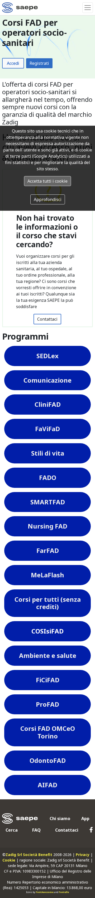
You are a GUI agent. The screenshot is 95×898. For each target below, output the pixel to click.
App (85, 818)
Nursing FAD (47, 526)
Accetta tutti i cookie (47, 181)
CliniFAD (48, 404)
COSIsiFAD (47, 631)
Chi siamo (60, 818)
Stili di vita (47, 453)
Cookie (8, 860)
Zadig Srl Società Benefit (29, 854)
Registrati (39, 63)
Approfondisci (47, 199)
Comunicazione (47, 380)
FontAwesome (45, 892)
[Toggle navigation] (87, 7)
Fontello (64, 892)
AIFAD (47, 784)
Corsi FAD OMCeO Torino (47, 732)
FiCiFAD (47, 679)
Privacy (82, 854)
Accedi (13, 63)
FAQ (36, 830)
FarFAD (47, 550)
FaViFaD (47, 428)
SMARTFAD (47, 502)
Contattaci (47, 319)
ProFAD (47, 704)
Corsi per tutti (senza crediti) (48, 603)
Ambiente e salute (47, 655)
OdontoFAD (48, 760)
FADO (47, 477)
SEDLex (47, 355)
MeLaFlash (47, 575)
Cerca (12, 830)
